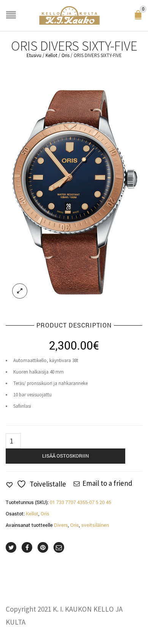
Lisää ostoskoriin (65, 456)
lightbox (19, 291)
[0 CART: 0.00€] (139, 17)
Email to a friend (107, 483)
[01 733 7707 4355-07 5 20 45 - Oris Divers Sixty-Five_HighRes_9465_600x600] (74, 190)
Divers (61, 525)
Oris (65, 55)
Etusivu (34, 55)
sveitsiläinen (95, 525)
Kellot (51, 55)
